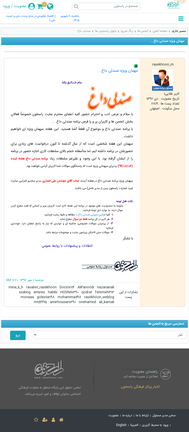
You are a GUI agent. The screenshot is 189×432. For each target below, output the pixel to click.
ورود (6, 6)
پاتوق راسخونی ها (105, 31)
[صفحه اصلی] (61, 420)
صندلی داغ (84, 31)
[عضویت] (45, 420)
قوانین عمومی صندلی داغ (91, 215)
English (121, 425)
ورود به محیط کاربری (155, 425)
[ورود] (53, 420)
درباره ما (127, 415)
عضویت (20, 6)
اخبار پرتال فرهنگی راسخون (140, 387)
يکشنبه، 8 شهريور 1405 (69, 18)
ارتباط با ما (142, 415)
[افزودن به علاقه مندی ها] (36, 420)
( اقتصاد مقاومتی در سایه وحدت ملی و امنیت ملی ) (30, 18)
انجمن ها (143, 31)
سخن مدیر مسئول (164, 415)
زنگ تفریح (127, 31)
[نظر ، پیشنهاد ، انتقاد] (74, 265)
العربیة (134, 425)
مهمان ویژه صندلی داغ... (118, 71)
